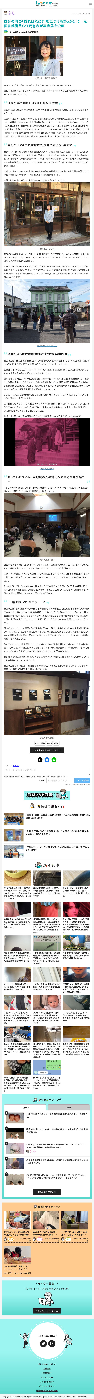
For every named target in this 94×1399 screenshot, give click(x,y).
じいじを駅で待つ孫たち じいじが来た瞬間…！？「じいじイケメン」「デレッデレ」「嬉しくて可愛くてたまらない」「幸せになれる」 (56, 1176)
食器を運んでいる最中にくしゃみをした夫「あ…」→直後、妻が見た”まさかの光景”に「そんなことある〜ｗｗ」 (17, 923)
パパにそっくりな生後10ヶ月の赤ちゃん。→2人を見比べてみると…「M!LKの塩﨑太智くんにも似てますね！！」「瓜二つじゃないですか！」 (46, 1017)
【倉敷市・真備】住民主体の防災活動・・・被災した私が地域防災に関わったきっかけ (57, 816)
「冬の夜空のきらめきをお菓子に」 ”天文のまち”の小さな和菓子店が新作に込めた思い (57, 832)
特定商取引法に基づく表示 (47, 1390)
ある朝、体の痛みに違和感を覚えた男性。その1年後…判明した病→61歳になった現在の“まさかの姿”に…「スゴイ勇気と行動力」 (17, 1049)
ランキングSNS (47, 1377)
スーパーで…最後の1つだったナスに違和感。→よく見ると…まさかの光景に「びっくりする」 (17, 987)
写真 (57, 743)
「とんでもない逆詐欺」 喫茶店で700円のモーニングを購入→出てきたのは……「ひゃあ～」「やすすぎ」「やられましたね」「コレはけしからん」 (17, 893)
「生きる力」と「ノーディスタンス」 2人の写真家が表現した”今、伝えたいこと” (57, 848)
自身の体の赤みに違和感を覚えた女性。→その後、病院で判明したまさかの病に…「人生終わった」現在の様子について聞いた (17, 956)
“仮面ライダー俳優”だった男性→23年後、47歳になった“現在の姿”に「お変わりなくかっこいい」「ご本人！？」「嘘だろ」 (76, 988)
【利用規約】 (47, 1373)
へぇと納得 (40, 743)
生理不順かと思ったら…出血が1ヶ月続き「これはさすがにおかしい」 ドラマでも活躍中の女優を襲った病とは (57, 1146)
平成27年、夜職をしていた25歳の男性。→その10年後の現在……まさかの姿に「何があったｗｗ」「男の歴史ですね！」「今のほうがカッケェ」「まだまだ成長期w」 (76, 925)
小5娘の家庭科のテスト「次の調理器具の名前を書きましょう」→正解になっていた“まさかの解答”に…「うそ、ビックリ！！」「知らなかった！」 (46, 958)
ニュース (25, 1107)
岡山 (50, 743)
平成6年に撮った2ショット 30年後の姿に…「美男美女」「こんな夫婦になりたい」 (57, 1130)
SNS (68, 1107)
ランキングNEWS (47, 1382)
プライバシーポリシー (47, 1386)
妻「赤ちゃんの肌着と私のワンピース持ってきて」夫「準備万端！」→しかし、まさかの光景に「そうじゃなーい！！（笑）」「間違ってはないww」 (47, 1082)
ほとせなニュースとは (47, 1364)
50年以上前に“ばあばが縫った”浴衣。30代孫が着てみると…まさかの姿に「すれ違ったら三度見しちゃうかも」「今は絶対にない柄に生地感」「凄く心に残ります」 (17, 1084)
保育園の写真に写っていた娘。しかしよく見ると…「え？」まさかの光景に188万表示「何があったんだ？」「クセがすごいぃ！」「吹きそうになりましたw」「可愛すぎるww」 (46, 925)
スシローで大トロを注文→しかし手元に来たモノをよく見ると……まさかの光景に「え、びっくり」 (76, 892)
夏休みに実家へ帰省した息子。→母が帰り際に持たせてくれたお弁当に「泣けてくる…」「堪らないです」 (46, 892)
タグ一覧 (46, 1368)
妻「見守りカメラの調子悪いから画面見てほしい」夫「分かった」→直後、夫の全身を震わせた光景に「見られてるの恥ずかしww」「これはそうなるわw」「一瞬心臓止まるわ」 (46, 1050)
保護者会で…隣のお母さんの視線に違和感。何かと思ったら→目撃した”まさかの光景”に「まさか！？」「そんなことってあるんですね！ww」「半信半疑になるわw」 (76, 1049)
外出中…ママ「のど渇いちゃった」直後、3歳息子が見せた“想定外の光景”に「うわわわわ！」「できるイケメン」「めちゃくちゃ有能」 (17, 1017)
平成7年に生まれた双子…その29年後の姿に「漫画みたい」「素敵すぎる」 (57, 1115)
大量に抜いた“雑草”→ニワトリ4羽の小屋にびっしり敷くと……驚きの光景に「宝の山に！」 (76, 955)
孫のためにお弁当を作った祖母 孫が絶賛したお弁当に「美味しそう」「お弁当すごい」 (57, 1161)
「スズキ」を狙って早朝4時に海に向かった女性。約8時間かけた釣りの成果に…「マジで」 (46, 987)
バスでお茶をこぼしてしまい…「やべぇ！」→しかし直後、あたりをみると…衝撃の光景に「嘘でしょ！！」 (76, 1016)
